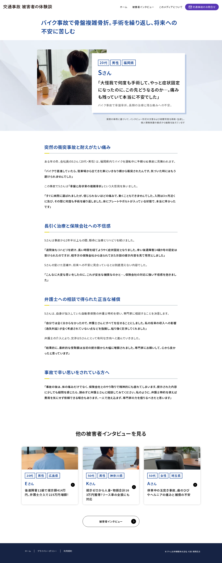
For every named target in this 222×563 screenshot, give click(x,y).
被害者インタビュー (143, 7)
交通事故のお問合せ (204, 7)
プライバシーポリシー (47, 551)
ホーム (123, 7)
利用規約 (68, 551)
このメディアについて (171, 7)
